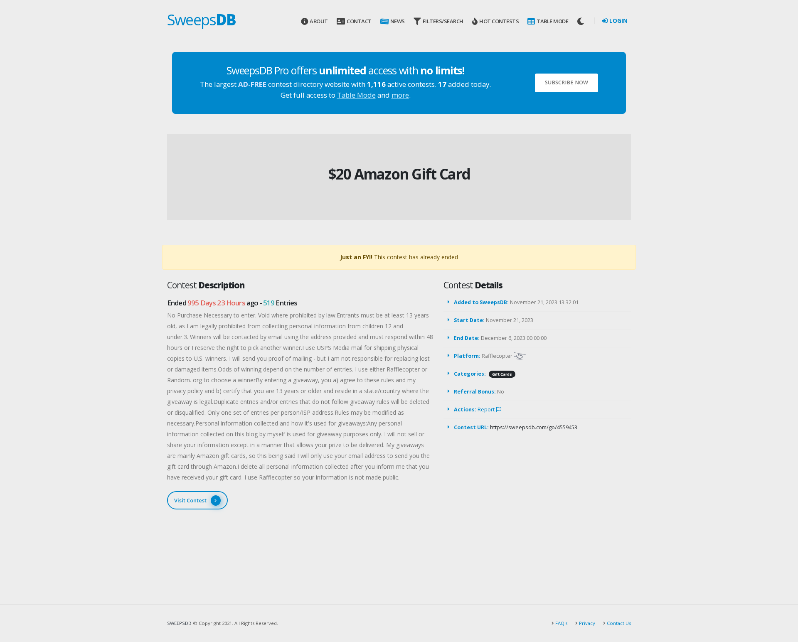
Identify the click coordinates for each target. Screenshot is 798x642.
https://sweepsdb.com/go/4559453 (533, 427)
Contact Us (618, 623)
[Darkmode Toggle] (581, 21)
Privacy (586, 623)
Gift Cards (502, 374)
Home (382, 160)
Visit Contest (190, 500)
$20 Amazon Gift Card (399, 174)
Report (487, 409)
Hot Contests (499, 21)
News (397, 21)
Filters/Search (443, 21)
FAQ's (560, 623)
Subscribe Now (566, 82)
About (319, 21)
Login (618, 21)
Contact (359, 21)
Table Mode (552, 21)
